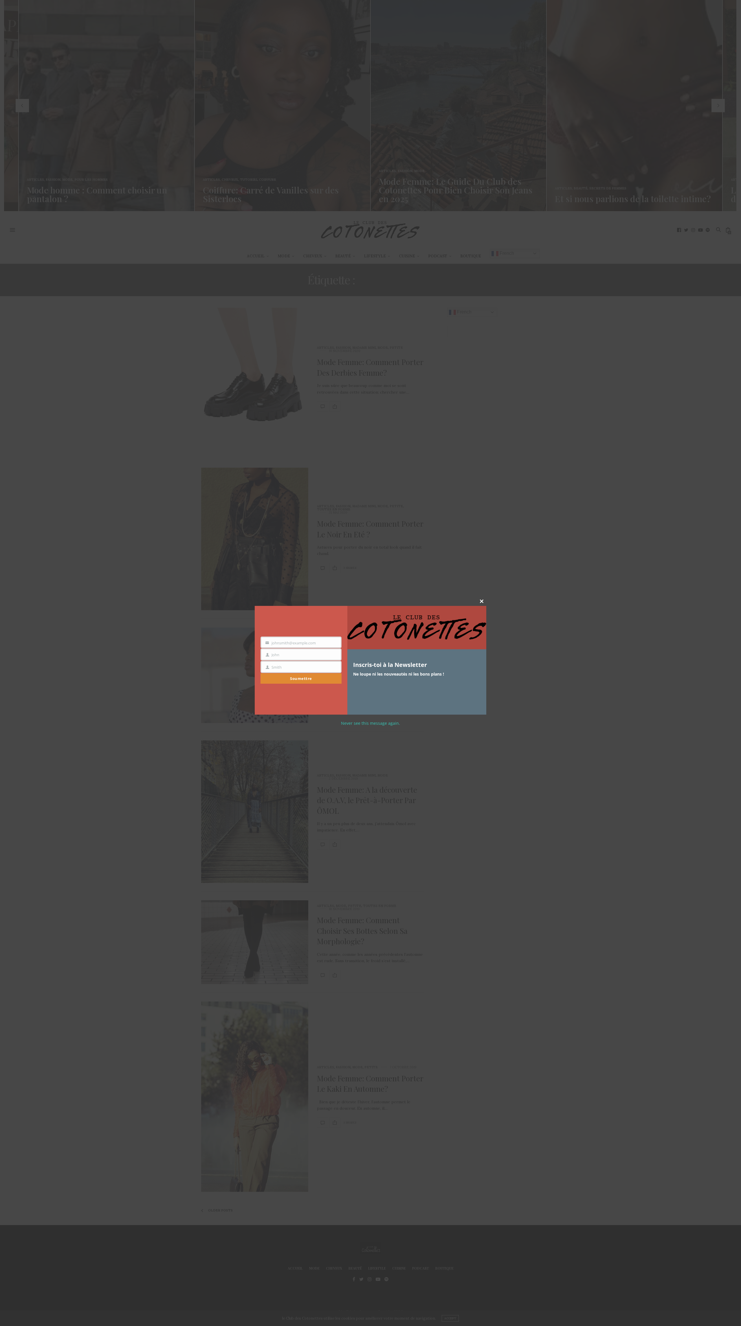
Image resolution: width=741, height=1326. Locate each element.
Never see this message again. (370, 723)
